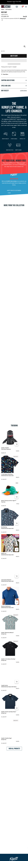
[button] (14, 60)
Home (2, 9)
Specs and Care (6, 86)
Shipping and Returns (8, 80)
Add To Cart (14, 56)
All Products (8, 9)
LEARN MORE (23, 90)
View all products (14, 748)
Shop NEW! (18, 1)
